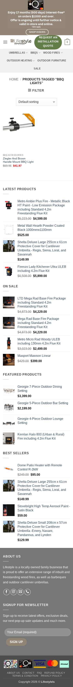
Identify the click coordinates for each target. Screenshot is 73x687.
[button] (5, 42)
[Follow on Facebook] (6, 592)
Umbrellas (17, 52)
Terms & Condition (25, 675)
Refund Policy (54, 673)
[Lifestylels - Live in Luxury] (21, 42)
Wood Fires (51, 52)
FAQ (39, 673)
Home (13, 79)
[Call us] (27, 592)
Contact (28, 673)
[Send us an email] (20, 592)
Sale (37, 68)
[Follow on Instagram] (13, 592)
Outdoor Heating (19, 60)
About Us (13, 673)
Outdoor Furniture (51, 60)
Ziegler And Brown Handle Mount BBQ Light (18, 160)
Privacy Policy (51, 675)
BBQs (34, 52)
